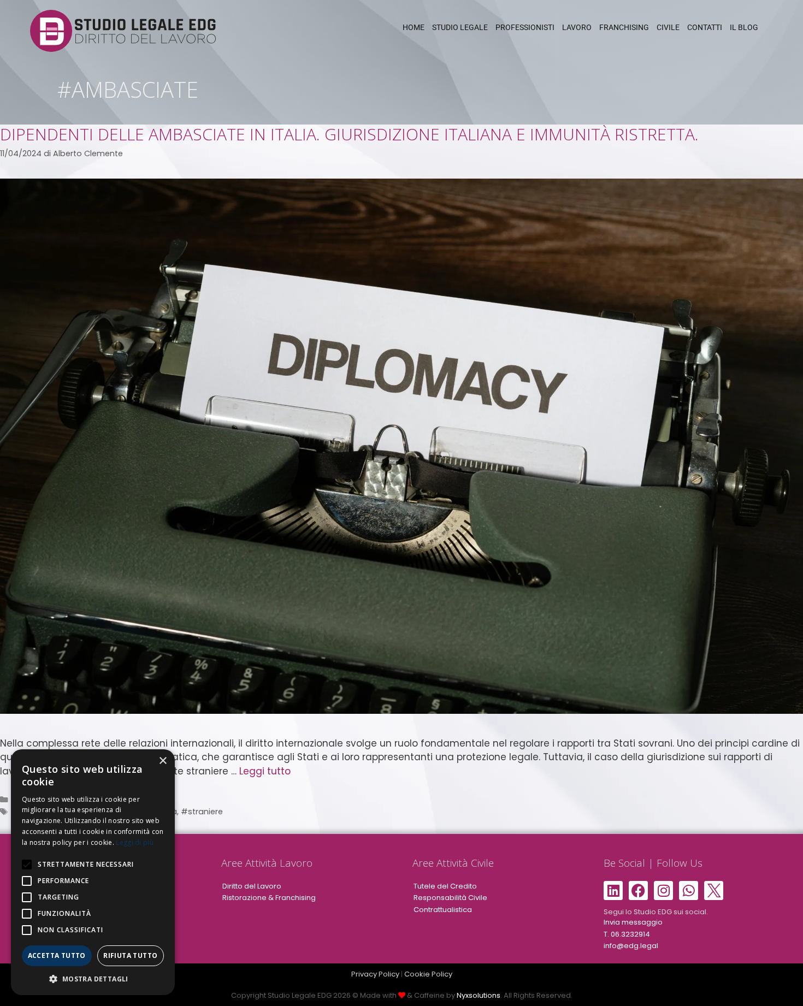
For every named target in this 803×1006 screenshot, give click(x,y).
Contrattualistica (443, 909)
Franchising (624, 27)
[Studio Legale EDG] (123, 30)
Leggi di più (134, 842)
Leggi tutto (265, 771)
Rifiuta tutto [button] (130, 955)
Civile (668, 27)
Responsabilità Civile (450, 897)
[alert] (93, 872)
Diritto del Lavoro (251, 886)
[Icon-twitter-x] (713, 890)
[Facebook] (638, 890)
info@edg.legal (631, 945)
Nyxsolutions (478, 995)
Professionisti (524, 27)
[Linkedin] (613, 890)
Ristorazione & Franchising (269, 897)
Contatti (704, 27)
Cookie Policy (428, 974)
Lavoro (577, 27)
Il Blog (744, 27)
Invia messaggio (633, 922)
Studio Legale (460, 27)
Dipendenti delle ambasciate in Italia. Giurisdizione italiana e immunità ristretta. (349, 134)
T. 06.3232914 (627, 934)
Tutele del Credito (445, 886)
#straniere (202, 811)
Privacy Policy (375, 974)
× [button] (162, 761)
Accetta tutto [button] (57, 955)
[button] (93, 978)
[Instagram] (663, 890)
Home (413, 27)
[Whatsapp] (688, 890)
